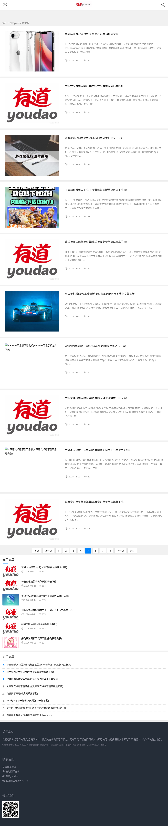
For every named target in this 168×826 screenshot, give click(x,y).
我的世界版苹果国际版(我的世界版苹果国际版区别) (94, 86)
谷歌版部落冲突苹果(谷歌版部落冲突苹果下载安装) (32, 679)
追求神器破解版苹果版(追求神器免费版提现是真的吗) (96, 242)
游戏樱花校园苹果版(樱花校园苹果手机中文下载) (93, 138)
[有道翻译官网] (84, 7)
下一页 (120, 550)
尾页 (132, 550)
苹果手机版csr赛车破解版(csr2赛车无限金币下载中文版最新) (100, 294)
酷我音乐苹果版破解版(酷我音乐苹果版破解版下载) (94, 502)
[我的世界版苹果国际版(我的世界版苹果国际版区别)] (32, 104)
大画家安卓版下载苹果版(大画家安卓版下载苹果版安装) (97, 450)
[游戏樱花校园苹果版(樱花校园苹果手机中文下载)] (32, 156)
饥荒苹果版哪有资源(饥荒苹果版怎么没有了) (29, 714)
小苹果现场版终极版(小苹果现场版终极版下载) (30, 671)
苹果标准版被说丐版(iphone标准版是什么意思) (92, 34)
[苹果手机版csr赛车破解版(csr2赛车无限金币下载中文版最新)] (32, 312)
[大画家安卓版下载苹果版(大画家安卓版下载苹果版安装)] (32, 451)
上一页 (48, 550)
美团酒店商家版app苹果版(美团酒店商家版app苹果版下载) (37, 707)
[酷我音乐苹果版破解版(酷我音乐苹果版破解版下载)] (32, 520)
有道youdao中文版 (19, 23)
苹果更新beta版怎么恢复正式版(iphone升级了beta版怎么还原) (39, 664)
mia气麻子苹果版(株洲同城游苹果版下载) (28, 700)
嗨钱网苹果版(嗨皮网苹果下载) (22, 693)
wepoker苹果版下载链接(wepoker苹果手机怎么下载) (95, 346)
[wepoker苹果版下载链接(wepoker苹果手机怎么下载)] (32, 347)
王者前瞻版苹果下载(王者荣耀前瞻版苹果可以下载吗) (96, 190)
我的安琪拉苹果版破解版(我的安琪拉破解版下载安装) (96, 398)
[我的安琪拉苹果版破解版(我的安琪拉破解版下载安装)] (32, 416)
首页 (4, 23)
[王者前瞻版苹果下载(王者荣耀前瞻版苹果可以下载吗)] (32, 208)
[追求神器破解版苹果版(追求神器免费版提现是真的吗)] (32, 260)
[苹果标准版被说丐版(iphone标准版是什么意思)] (32, 52)
